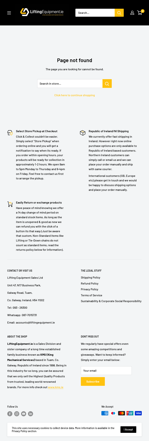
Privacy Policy (89, 289)
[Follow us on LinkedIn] (30, 413)
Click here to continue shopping (74, 95)
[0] (139, 13)
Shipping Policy (90, 277)
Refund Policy (89, 283)
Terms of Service (91, 295)
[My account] (132, 13)
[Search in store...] (107, 83)
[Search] (119, 13)
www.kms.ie (55, 387)
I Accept (128, 429)
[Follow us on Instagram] (16, 413)
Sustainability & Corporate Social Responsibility (111, 301)
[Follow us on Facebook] (9, 413)
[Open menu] (9, 12)
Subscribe (92, 381)
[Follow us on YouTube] (23, 413)
